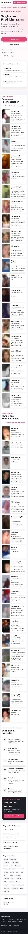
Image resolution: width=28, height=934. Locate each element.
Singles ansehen (14, 44)
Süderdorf (6, 872)
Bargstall (6, 859)
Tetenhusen (13, 885)
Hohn (22, 869)
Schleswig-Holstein (11, 7)
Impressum (4, 925)
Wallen (5, 881)
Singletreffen (6, 2)
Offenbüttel (6, 891)
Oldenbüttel (20, 885)
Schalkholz (6, 885)
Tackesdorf (18, 881)
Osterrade (19, 878)
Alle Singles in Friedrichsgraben (10, 829)
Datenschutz (16, 925)
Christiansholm (18, 865)
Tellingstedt (11, 881)
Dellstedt (6, 865)
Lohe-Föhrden (7, 888)
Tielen (11, 865)
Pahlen (22, 872)
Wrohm (5, 869)
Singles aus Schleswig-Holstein (10, 842)
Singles (3, 7)
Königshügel (18, 875)
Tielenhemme (7, 862)
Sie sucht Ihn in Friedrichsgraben (11, 833)
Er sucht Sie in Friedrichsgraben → (16, 422)
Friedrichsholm (15, 862)
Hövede (11, 875)
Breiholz (13, 878)
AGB (10, 925)
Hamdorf (5, 875)
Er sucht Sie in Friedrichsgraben (11, 838)
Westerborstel (15, 888)
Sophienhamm (13, 859)
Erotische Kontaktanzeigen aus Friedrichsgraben (10, 847)
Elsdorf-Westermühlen (14, 869)
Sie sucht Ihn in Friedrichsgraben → (15, 106)
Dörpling (12, 872)
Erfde (17, 872)
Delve (21, 888)
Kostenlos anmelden (20, 2)
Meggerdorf (6, 878)
